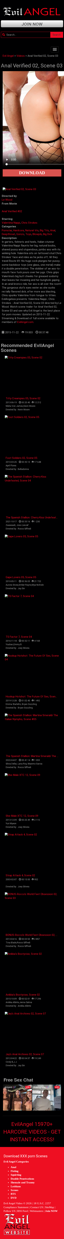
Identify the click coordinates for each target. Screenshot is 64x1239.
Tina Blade (11, 942)
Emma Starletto (13, 704)
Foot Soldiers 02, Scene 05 (21, 458)
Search (57, 34)
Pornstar (7, 230)
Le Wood (7, 199)
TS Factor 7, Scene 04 (19, 636)
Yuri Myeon (11, 823)
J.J (15, 1062)
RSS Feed (22, 1211)
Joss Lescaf (22, 525)
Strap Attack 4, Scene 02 (20, 875)
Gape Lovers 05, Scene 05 (21, 577)
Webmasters (36, 1211)
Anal (52, 230)
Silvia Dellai (11, 764)
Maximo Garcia (35, 764)
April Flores (11, 465)
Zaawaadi (10, 525)
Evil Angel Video (13, 1203)
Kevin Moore (29, 406)
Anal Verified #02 (12, 211)
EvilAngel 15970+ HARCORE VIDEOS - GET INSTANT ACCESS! (32, 1132)
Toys (28, 234)
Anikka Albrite (12, 1002)
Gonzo (20, 234)
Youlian (9, 644)
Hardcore (18, 230)
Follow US (9, 1211)
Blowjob (37, 234)
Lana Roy (22, 764)
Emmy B (18, 644)
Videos (21, 55)
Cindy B (9, 1062)
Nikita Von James (14, 406)
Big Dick (47, 234)
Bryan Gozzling (29, 704)
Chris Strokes (29, 222)
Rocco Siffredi (23, 942)
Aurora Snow (12, 585)
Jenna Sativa (25, 1002)
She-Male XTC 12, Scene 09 (22, 815)
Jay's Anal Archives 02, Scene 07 (25, 1054)
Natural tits (32, 230)
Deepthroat (8, 234)
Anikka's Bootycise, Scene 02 (23, 994)
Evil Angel (8, 55)
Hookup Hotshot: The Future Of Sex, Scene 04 (33, 696)
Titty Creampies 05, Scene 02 (23, 398)
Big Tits (44, 230)
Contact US (36, 1207)
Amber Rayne (24, 585)
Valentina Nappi (11, 222)
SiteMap (49, 1207)
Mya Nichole (38, 585)
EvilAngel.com (25, 322)
